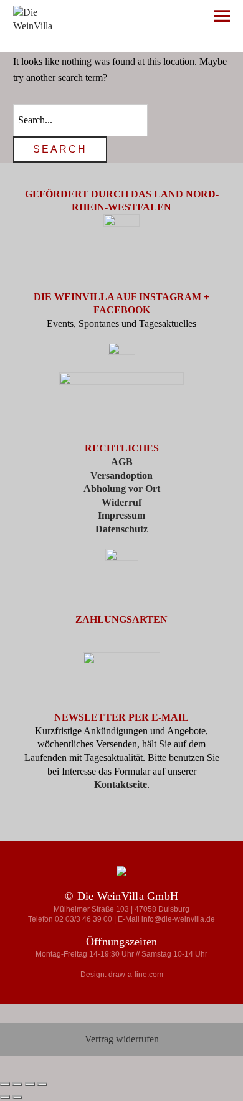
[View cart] (187, 18)
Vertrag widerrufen (122, 1039)
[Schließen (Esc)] (42, 1084)
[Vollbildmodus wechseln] (17, 1084)
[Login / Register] (150, 18)
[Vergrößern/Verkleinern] (5, 1084)
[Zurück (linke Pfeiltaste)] (5, 1097)
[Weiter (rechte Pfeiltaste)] (17, 1097)
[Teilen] (30, 1084)
